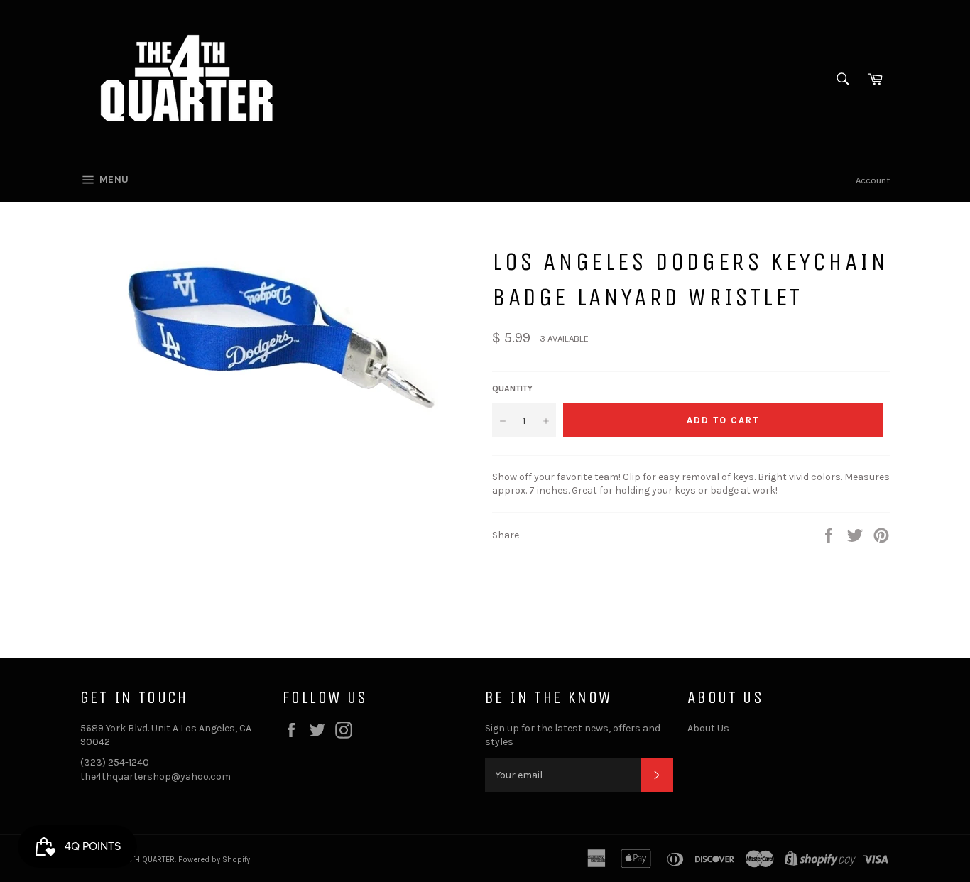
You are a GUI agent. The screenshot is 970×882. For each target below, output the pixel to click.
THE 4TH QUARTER (143, 859)
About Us (708, 728)
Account (873, 180)
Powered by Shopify (214, 859)
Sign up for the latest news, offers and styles (572, 735)
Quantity (512, 388)
